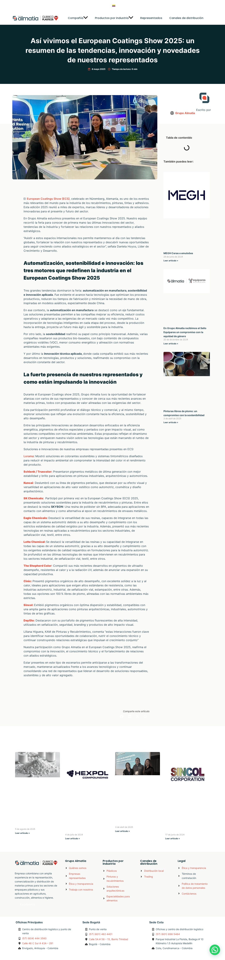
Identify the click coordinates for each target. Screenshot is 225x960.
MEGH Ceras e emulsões (178, 253)
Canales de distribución (186, 18)
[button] (85, 18)
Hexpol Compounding (80, 830)
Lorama (29, 456)
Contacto (153, 5)
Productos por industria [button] (112, 18)
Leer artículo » (170, 260)
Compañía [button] (75, 18)
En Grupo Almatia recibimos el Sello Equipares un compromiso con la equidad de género (184, 332)
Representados (151, 18)
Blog (137, 5)
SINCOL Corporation (179, 830)
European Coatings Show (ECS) (48, 198)
